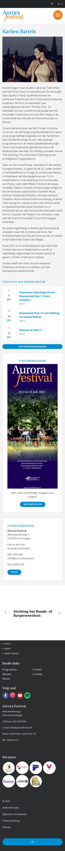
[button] (32, 841)
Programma (9, 669)
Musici (6, 678)
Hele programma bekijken (32, 346)
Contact (37, 669)
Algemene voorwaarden (14, 814)
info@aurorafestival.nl (21, 727)
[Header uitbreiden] (58, 15)
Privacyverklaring (10, 820)
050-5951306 (19, 721)
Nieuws (6, 674)
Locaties (37, 674)
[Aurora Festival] (12, 16)
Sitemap (6, 827)
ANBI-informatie (10, 807)
